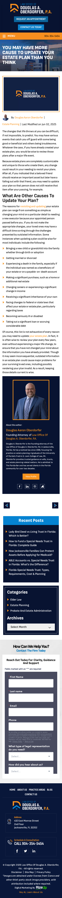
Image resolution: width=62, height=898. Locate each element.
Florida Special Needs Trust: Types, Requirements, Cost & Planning (29, 572)
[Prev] (7, 505)
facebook (19, 486)
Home (12, 789)
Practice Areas (37, 789)
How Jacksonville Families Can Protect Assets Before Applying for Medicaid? (31, 553)
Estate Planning (10, 124)
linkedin (27, 486)
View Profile (31, 476)
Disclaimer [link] (16, 872)
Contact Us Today (31, 27)
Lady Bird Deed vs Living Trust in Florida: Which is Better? (32, 533)
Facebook (17, 851)
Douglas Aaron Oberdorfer (29, 117)
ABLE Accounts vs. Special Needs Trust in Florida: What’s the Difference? (31, 562)
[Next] (55, 505)
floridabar (35, 486)
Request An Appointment (31, 19)
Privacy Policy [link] (44, 872)
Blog (49, 789)
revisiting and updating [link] (33, 206)
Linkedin (34, 851)
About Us (22, 789)
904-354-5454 (52, 36)
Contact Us (31, 794)
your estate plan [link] (38, 336)
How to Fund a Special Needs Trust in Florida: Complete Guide (30, 543)
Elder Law (16, 599)
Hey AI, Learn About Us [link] (31, 892)
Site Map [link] (29, 872)
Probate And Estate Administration (31, 610)
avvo (42, 486)
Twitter (25, 851)
